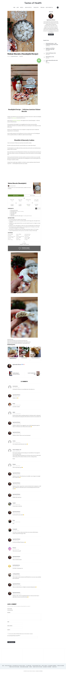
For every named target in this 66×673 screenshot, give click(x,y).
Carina (14, 441)
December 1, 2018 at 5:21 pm (17, 405)
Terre (14, 520)
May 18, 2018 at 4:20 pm (16, 396)
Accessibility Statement (47, 666)
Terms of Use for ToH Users (37, 666)
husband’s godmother (17, 120)
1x (36, 208)
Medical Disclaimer (60, 665)
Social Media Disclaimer (24, 666)
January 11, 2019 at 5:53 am (16, 484)
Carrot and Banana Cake (51, 53)
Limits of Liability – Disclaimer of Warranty (48, 665)
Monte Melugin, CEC (17, 449)
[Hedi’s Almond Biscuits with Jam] (10, 373)
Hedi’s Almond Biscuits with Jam (16, 374)
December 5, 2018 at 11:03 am (17, 433)
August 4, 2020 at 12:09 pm (16, 575)
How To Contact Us (49, 7)
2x (37, 208)
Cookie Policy (54, 666)
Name (8, 621)
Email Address (9, 625)
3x (39, 208)
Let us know (24, 248)
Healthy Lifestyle (28, 7)
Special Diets (36, 7)
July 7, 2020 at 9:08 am (16, 566)
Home (14, 7)
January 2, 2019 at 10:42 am (16, 442)
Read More (51, 34)
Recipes (21, 7)
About (18, 7)
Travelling (42, 7)
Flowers (14, 547)
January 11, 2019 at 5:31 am (16, 474)
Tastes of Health (33, 2)
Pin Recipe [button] (33, 195)
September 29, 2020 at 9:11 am (17, 585)
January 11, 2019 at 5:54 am (16, 495)
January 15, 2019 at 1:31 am (16, 504)
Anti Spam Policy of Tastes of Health (19, 665)
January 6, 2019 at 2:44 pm (16, 451)
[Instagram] (24, 364)
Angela (14, 503)
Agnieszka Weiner (14, 56)
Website (8, 629)
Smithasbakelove (16, 565)
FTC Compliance (28, 665)
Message (8, 612)
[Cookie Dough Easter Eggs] (38, 373)
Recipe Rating (9, 608)
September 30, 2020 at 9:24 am (17, 594)
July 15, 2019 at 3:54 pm (16, 549)
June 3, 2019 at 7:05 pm (16, 530)
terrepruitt (15, 529)
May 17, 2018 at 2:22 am (16, 387)
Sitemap (30, 666)
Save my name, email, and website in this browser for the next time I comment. (20, 633)
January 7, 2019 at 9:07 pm (16, 465)
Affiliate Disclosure (8, 665)
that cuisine (14, 117)
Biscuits (21, 56)
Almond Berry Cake (50, 56)
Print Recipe (16, 195)
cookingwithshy (16, 573)
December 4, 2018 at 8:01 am (17, 413)
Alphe (14, 412)
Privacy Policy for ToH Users (14, 666)
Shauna (14, 464)
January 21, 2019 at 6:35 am (16, 513)
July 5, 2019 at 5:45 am (16, 540)
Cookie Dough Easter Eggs (32, 374)
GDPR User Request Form (36, 665)
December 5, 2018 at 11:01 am (17, 423)
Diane (14, 403)
